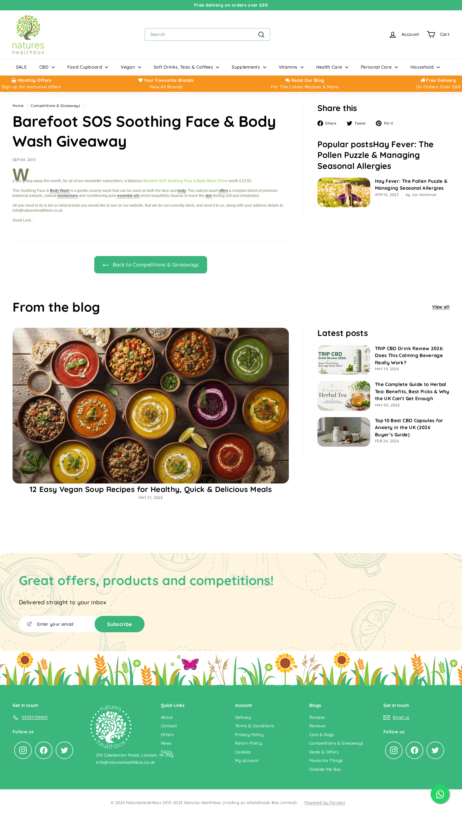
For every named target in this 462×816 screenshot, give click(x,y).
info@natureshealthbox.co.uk (125, 762)
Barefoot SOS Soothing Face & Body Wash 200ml (185, 181)
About (167, 717)
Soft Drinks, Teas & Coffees (184, 67)
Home (18, 105)
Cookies (242, 751)
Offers (167, 734)
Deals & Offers (323, 751)
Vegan (128, 67)
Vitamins (289, 67)
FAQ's (166, 751)
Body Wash (59, 190)
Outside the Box (325, 769)
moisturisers (67, 195)
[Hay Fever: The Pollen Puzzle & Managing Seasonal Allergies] (343, 193)
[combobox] (207, 34)
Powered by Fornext (325, 802)
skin (208, 195)
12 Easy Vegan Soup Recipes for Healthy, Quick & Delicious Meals (151, 489)
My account (247, 760)
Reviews (317, 725)
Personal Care (377, 67)
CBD (44, 67)
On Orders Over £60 (438, 87)
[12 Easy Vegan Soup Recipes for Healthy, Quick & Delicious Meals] (151, 405)
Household (422, 67)
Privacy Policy (249, 734)
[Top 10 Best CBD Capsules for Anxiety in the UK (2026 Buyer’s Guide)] (343, 432)
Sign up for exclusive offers (31, 87)
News (166, 743)
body (182, 190)
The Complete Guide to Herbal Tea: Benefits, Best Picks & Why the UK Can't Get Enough (412, 391)
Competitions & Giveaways (55, 105)
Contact (169, 725)
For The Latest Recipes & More (305, 87)
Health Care (330, 67)
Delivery (243, 717)
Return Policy (248, 743)
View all (440, 307)
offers (223, 190)
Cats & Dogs (321, 734)
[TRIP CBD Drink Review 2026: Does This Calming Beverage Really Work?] (343, 360)
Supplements (246, 67)
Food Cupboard (85, 67)
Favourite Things (326, 760)
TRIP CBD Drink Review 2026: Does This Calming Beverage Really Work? (409, 355)
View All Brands (166, 87)
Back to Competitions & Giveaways (155, 264)
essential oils (128, 195)
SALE (21, 67)
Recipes (317, 717)
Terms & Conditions (254, 725)
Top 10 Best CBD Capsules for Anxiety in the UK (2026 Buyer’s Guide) (409, 427)
